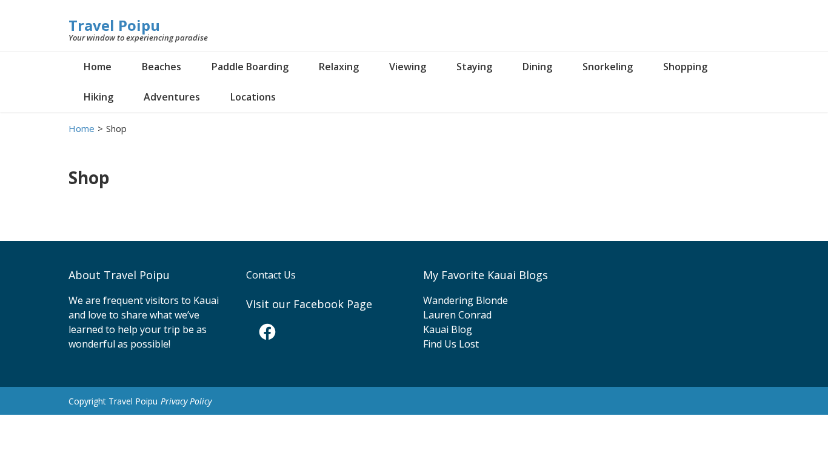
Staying (474, 66)
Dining (537, 66)
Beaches (161, 66)
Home (98, 66)
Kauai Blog (447, 329)
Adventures (172, 97)
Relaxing (339, 66)
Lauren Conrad (457, 315)
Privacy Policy (186, 401)
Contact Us (271, 275)
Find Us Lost (451, 344)
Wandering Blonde (465, 300)
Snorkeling (608, 66)
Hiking (98, 97)
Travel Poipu (114, 25)
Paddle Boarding (250, 66)
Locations (253, 97)
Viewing (407, 66)
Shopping (685, 66)
